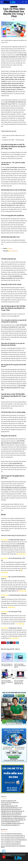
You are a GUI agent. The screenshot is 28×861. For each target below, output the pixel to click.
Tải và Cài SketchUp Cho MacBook (9, 825)
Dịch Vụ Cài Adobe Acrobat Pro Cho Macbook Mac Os (18, 682)
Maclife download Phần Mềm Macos (9, 807)
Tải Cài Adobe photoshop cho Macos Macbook (12, 820)
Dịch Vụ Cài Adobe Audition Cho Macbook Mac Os (7, 682)
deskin (10, 248)
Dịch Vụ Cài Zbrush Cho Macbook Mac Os (11, 843)
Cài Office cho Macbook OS (7, 800)
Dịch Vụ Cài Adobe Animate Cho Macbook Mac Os (20, 666)
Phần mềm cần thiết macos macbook (10, 809)
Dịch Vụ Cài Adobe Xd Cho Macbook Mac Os (6, 665)
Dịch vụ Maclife (14, 6)
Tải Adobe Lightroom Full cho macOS (10, 814)
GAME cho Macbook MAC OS (8, 806)
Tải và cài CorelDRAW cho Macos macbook (11, 823)
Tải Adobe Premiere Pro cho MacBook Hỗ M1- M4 (13, 816)
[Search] (22, 2)
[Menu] (1, 2)
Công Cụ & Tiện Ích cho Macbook (9, 802)
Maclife (9, 855)
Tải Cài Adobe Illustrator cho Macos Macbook (12, 818)
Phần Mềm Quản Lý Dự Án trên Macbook (10, 813)
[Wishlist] (26, 2)
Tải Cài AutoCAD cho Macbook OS (9, 821)
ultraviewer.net (14, 251)
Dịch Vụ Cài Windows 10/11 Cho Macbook (11, 841)
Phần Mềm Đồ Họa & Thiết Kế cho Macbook (11, 811)
